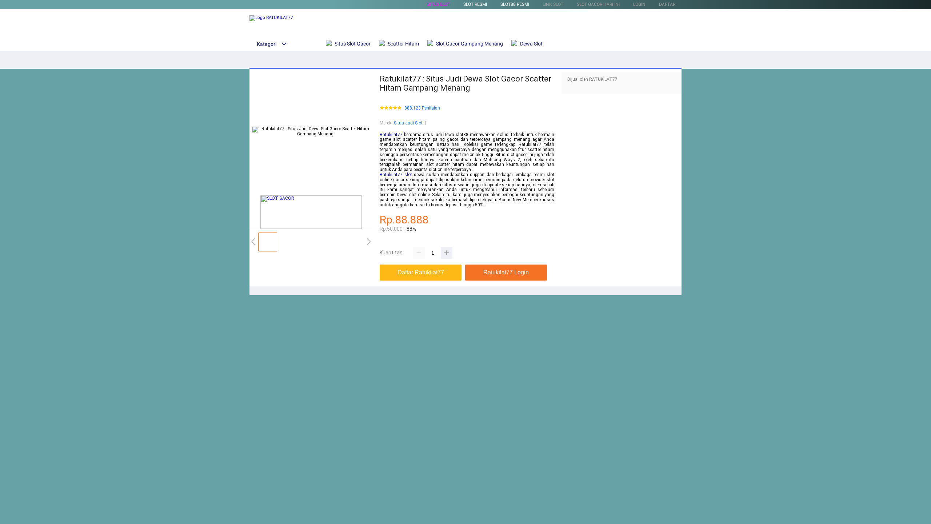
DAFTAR (667, 4)
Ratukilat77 (391, 134)
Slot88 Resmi (514, 4)
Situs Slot (438, 4)
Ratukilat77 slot (396, 174)
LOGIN (639, 4)
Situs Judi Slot (408, 123)
